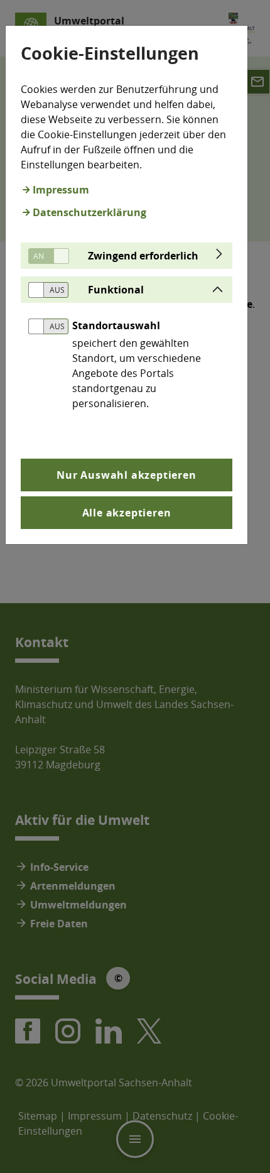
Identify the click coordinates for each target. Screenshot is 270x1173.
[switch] (44, 256)
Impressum (61, 190)
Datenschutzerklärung (89, 212)
